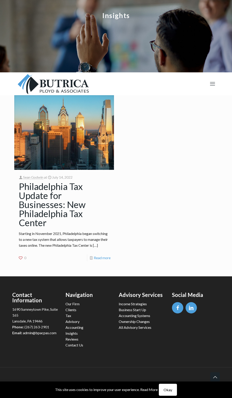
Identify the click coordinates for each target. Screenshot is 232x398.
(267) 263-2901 (36, 327)
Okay (168, 390)
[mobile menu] (212, 84)
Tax (68, 315)
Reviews (71, 339)
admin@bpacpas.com (39, 333)
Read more (102, 258)
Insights (71, 333)
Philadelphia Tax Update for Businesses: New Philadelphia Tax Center (52, 204)
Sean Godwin (33, 177)
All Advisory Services (135, 327)
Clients (70, 310)
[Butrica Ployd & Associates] (53, 83)
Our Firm (72, 304)
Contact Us (74, 345)
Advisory (72, 321)
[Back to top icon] (215, 377)
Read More (149, 389)
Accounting (74, 327)
